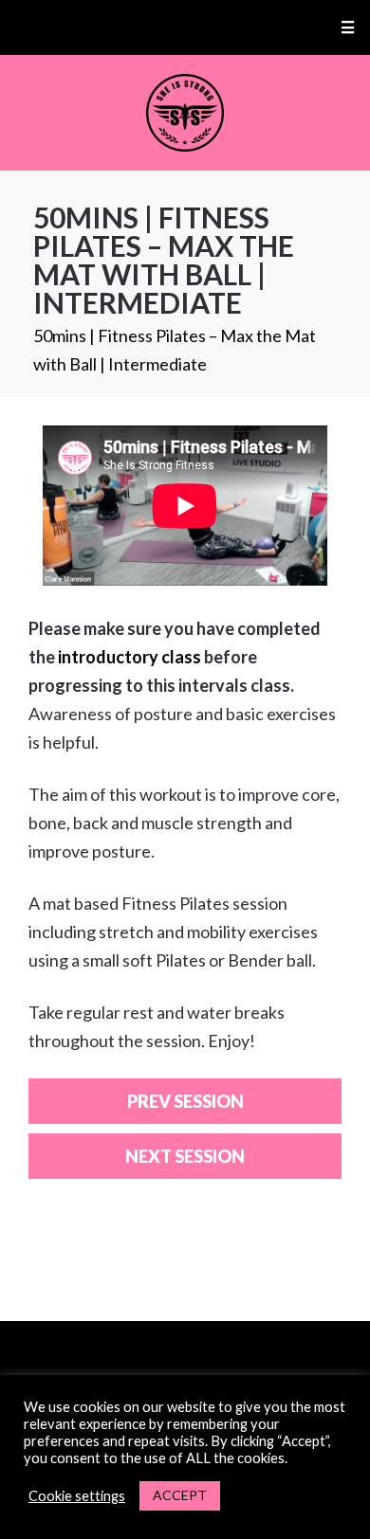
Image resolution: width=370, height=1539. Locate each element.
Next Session (185, 1156)
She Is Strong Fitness (185, 113)
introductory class (129, 656)
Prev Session (185, 1101)
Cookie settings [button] (76, 1496)
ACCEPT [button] (180, 1495)
